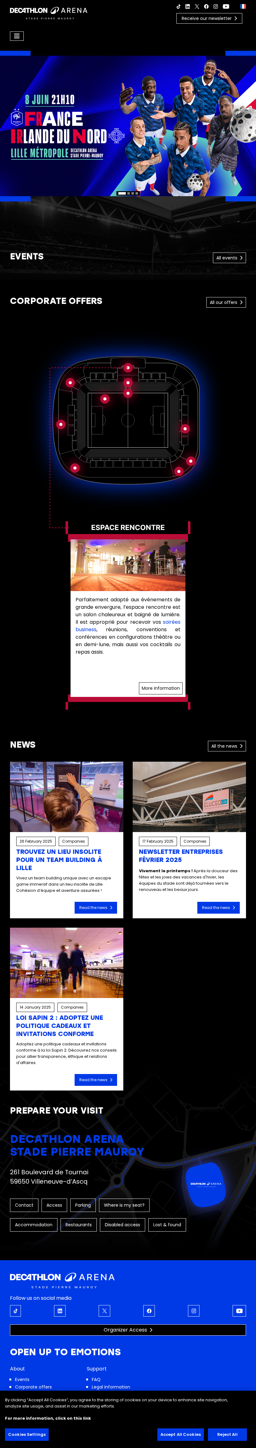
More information (161, 688)
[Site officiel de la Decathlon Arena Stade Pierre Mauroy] (48, 12)
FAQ (96, 1379)
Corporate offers (33, 1387)
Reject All (227, 1434)
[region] (128, 126)
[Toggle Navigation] (17, 36)
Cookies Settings (27, 1434)
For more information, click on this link (48, 1418)
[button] (128, 126)
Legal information (111, 1387)
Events (22, 1379)
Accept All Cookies (180, 1434)
